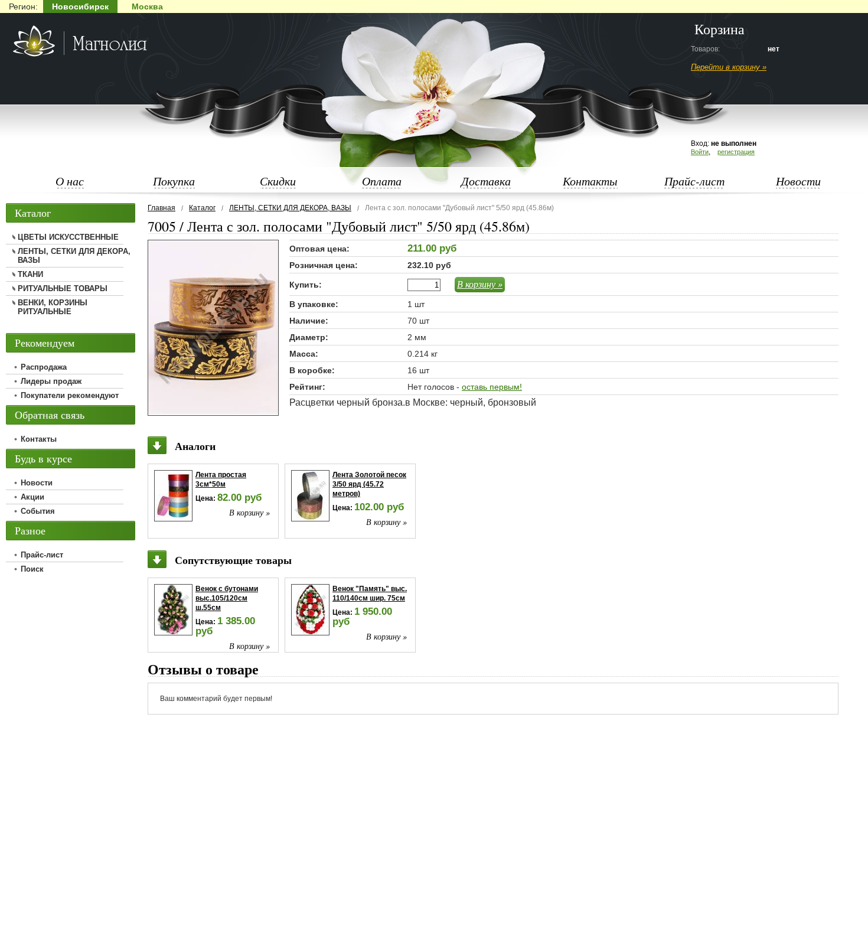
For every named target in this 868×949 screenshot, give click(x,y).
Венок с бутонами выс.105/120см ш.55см (226, 598)
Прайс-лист (694, 180)
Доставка (486, 180)
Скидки (278, 180)
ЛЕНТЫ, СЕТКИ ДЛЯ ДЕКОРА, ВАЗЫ (290, 208)
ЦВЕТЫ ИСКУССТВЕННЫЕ (68, 237)
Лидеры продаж (51, 381)
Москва (147, 6)
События (38, 511)
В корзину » (479, 284)
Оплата (382, 180)
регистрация (736, 151)
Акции (32, 497)
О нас (70, 180)
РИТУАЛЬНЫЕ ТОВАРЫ (62, 288)
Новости (798, 180)
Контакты (590, 180)
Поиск (32, 569)
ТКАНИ (30, 274)
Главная (161, 208)
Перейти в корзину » (728, 67)
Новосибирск (80, 6)
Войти (700, 151)
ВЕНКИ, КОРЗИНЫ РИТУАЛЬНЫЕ (52, 307)
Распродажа (44, 367)
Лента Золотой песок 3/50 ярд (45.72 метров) (369, 484)
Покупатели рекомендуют (70, 395)
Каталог (202, 208)
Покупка (174, 180)
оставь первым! (492, 387)
